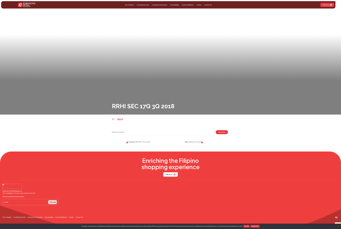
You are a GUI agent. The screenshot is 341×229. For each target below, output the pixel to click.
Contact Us (208, 5)
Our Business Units (143, 5)
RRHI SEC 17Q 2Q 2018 (142, 142)
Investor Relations (188, 5)
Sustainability (174, 5)
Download (221, 132)
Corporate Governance (159, 5)
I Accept (246, 226)
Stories (199, 5)
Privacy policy (255, 226)
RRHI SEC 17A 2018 (195, 142)
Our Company (129, 5)
